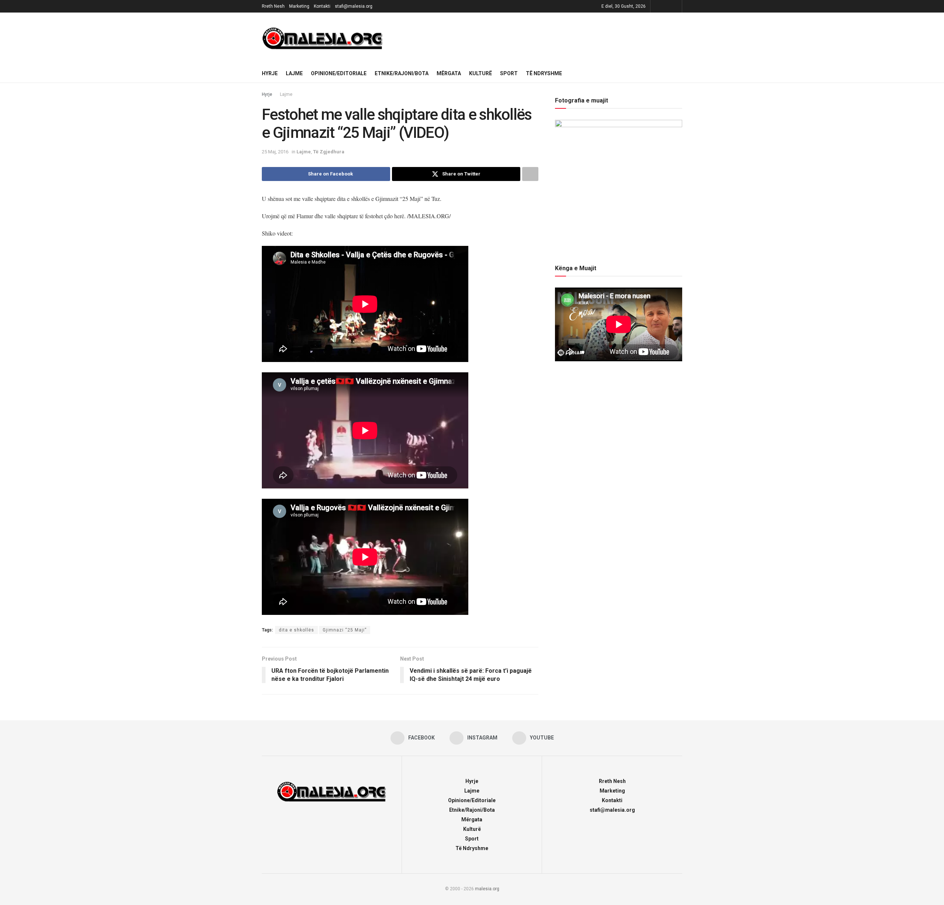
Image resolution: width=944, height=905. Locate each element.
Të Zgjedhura (328, 151)
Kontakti (322, 6)
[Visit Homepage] (323, 38)
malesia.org (487, 888)
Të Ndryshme (544, 73)
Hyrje (270, 73)
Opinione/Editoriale (339, 73)
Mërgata (449, 73)
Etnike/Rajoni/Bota (401, 73)
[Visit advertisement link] (538, 38)
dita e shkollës (296, 630)
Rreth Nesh (273, 6)
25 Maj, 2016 (275, 151)
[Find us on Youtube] (675, 6)
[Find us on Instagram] (666, 6)
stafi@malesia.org (353, 6)
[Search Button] (679, 73)
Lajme (294, 73)
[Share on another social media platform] (530, 174)
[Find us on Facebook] (657, 6)
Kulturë (480, 73)
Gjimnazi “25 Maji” (345, 630)
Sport (509, 73)
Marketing (299, 6)
